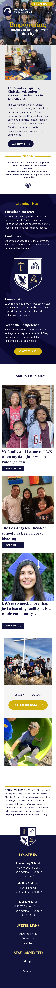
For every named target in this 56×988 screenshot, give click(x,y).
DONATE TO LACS (27, 351)
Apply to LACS (28, 933)
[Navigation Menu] (51, 11)
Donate (28, 942)
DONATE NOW (40, 4)
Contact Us (28, 938)
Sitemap (28, 971)
